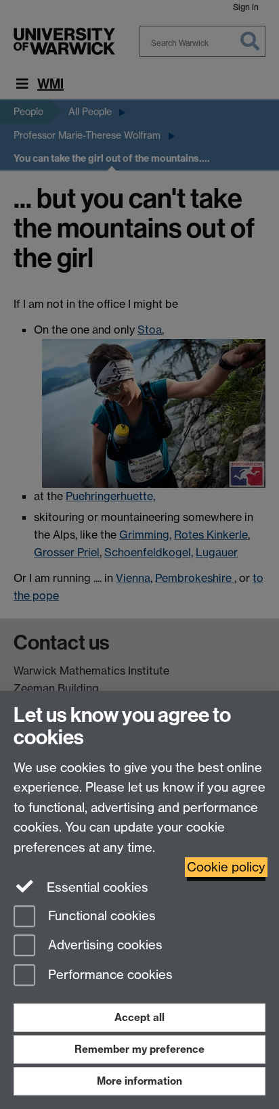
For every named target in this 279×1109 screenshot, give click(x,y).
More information (139, 1080)
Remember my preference (139, 1049)
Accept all (139, 1017)
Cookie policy (226, 867)
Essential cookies (95, 887)
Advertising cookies (104, 945)
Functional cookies (100, 916)
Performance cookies (109, 975)
